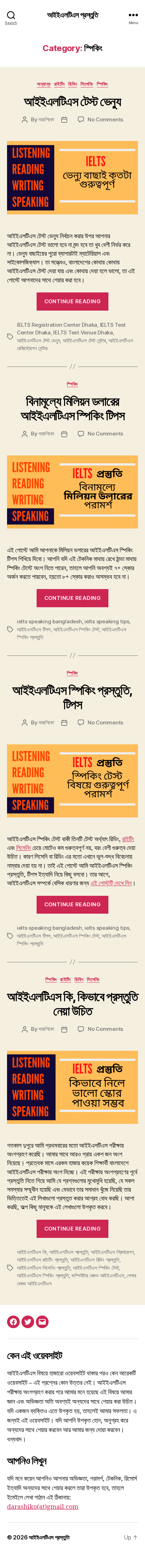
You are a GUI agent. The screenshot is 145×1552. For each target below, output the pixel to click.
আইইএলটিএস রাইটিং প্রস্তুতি (42, 1259)
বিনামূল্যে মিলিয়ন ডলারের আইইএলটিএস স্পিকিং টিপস (73, 408)
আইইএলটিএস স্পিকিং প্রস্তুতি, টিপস (72, 697)
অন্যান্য (44, 84)
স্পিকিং (102, 84)
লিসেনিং (87, 84)
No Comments (105, 119)
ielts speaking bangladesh (49, 621)
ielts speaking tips (106, 621)
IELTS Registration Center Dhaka (57, 324)
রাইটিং (59, 84)
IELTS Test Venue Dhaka (83, 332)
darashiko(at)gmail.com (42, 1507)
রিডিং (72, 84)
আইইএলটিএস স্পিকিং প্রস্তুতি (43, 1275)
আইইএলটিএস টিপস (34, 629)
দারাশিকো (46, 119)
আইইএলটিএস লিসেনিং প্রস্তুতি (43, 1267)
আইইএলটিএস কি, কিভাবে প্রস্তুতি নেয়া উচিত (72, 1004)
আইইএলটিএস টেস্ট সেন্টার (84, 340)
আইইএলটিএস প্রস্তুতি (72, 15)
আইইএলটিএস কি (31, 1252)
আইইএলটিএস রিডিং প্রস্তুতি (94, 1259)
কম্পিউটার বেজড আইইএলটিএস (97, 1275)
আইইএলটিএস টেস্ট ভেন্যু (72, 101)
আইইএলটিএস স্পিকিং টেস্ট (76, 629)
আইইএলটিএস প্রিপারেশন (112, 1252)
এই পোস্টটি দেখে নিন (111, 883)
